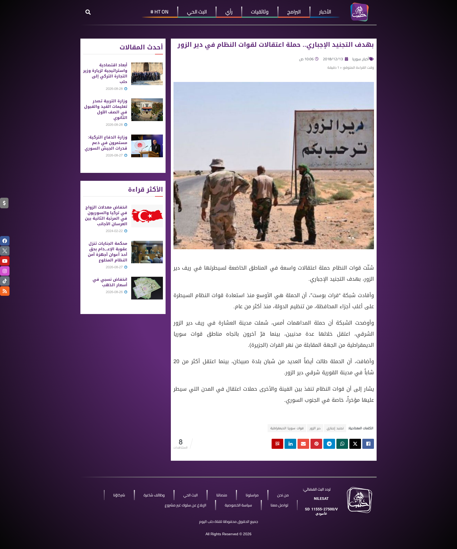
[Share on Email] (303, 444)
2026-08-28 (115, 88)
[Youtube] (5, 261)
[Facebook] (5, 241)
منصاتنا (221, 495)
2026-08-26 (115, 292)
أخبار (366, 59)
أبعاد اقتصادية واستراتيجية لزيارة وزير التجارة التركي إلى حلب (105, 73)
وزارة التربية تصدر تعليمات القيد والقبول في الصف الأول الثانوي (105, 109)
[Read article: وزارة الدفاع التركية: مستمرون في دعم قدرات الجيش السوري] (147, 146)
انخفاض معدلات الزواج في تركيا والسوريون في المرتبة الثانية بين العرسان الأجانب (106, 216)
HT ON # (159, 11)
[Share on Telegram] (329, 444)
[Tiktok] (5, 281)
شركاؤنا (119, 495)
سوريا (356, 59)
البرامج (294, 11)
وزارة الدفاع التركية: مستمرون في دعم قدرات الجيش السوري (106, 142)
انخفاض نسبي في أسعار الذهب (110, 282)
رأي (228, 11)
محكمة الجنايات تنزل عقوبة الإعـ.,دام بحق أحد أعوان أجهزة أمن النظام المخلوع (107, 252)
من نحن (283, 495)
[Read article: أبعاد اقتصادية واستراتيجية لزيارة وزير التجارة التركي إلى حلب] (147, 73)
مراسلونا (252, 495)
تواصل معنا (279, 505)
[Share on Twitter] (355, 444)
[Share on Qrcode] (277, 444)
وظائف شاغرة (154, 495)
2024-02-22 (115, 231)
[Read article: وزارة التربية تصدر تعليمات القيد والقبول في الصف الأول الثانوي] (147, 109)
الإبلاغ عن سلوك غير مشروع (185, 505)
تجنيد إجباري (335, 428)
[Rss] (5, 291)
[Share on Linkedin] (290, 444)
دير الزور (315, 428)
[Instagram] (5, 271)
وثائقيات (260, 11)
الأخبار (325, 11)
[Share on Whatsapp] (342, 444)
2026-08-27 (115, 155)
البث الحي (197, 11)
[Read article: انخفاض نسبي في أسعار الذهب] (147, 288)
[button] (88, 12)
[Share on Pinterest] (316, 444)
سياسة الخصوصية (238, 505)
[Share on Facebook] (368, 444)
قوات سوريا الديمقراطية (287, 428)
